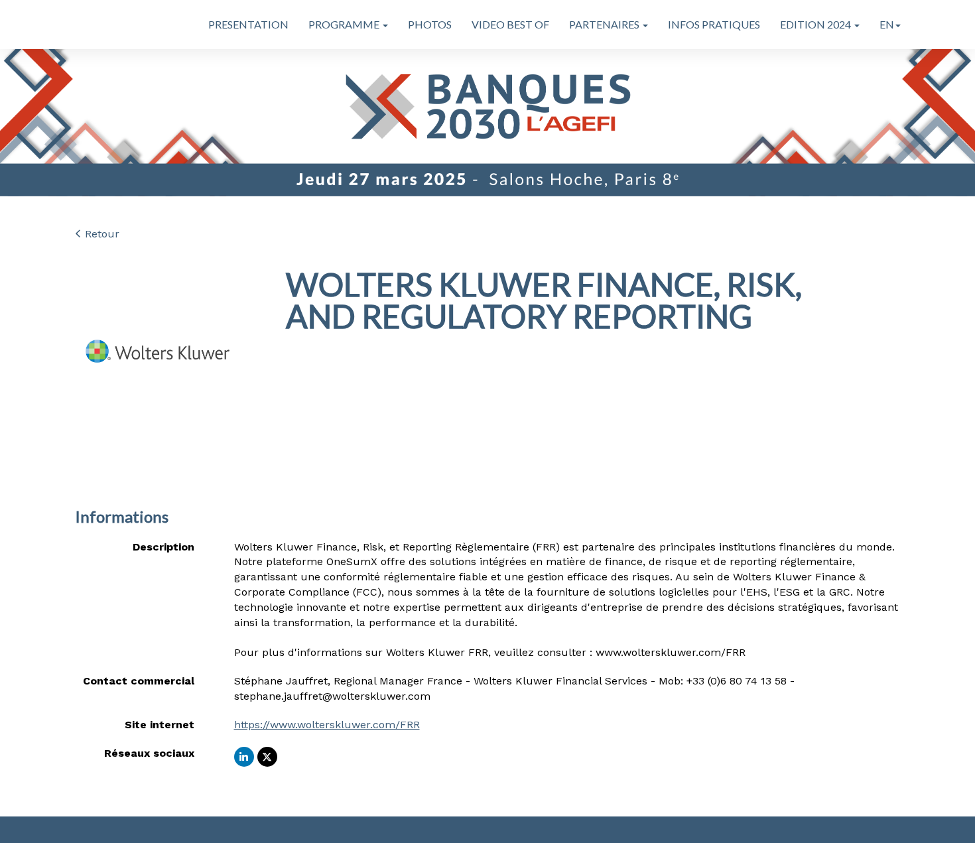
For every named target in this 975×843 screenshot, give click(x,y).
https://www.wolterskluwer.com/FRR (327, 724)
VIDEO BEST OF (510, 24)
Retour (100, 233)
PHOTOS (430, 24)
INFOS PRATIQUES (714, 24)
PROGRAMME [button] (344, 24)
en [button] (886, 24)
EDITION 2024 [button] (816, 24)
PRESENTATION (248, 24)
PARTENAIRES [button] (605, 24)
